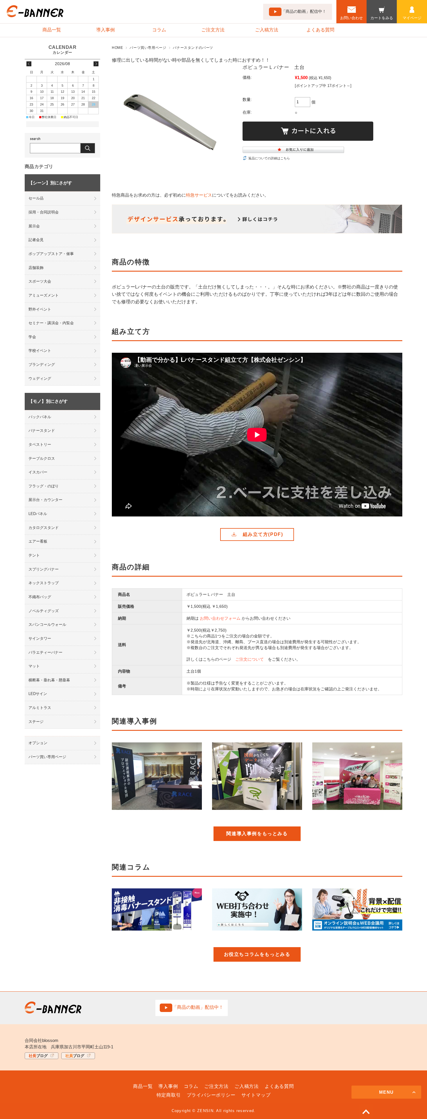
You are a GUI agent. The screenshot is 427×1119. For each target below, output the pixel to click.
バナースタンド (41, 430)
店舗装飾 (36, 268)
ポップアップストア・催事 (51, 254)
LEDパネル (37, 514)
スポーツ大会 (39, 281)
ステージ (36, 721)
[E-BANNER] (35, 15)
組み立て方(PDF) (263, 534)
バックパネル (39, 417)
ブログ (38, 1056)
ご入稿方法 (266, 29)
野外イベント (39, 309)
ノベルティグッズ (43, 611)
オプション (37, 743)
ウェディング (39, 378)
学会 (32, 337)
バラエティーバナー (45, 652)
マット (34, 666)
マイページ (412, 18)
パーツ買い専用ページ (148, 48)
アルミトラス (39, 707)
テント (34, 555)
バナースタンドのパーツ (193, 48)
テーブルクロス (41, 458)
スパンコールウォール (47, 624)
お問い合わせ (351, 18)
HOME (117, 48)
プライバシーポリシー (211, 1095)
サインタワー (39, 638)
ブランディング (41, 364)
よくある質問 (320, 29)
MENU (386, 1092)
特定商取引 (169, 1095)
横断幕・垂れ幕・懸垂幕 (49, 680)
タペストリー (39, 444)
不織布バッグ (39, 597)
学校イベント (39, 350)
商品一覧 (51, 29)
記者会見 (36, 240)
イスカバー (37, 472)
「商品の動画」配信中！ (303, 11)
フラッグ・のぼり (43, 486)
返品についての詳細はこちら (269, 158)
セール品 (36, 198)
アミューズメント (43, 295)
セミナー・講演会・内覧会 (51, 323)
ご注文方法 (213, 29)
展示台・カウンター (45, 500)
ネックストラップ (43, 583)
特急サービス (199, 195)
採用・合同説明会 (43, 212)
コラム (159, 29)
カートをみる (381, 18)
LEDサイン (37, 694)
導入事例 (105, 29)
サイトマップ (256, 1095)
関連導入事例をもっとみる (257, 833)
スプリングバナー (43, 569)
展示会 (34, 226)
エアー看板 (37, 541)
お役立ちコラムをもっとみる (257, 954)
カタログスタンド (43, 527)
